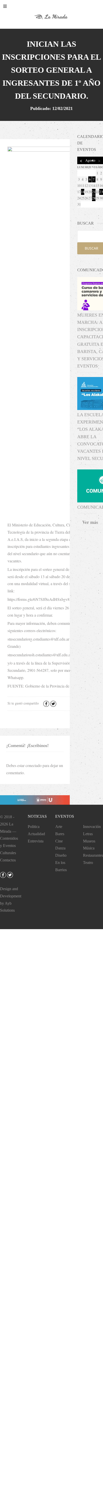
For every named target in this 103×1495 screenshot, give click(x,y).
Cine (59, 841)
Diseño (60, 855)
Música (88, 848)
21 (94, 191)
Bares (59, 834)
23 (101, 191)
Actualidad (36, 834)
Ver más (90, 522)
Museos (89, 841)
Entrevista (36, 841)
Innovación (92, 826)
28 (94, 198)
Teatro (88, 862)
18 (82, 191)
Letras (88, 834)
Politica (34, 826)
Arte (58, 826)
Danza (60, 848)
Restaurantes (93, 855)
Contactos (8, 860)
